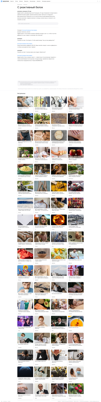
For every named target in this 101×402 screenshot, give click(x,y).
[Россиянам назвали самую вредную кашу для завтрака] (76, 189)
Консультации (19, 4)
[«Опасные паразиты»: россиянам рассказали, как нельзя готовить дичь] (76, 290)
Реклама (9, 401)
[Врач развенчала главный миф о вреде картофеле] (59, 206)
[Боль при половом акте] (59, 290)
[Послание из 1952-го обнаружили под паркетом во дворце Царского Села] (59, 121)
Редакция (59, 401)
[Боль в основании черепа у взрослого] (25, 357)
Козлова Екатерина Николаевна (29, 30)
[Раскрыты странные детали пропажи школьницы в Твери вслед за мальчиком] (59, 239)
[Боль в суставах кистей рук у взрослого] (25, 391)
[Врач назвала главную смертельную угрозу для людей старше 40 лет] (42, 307)
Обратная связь (76, 401)
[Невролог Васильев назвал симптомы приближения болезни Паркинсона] (25, 189)
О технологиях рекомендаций (84, 401)
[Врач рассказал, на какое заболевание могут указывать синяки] (42, 189)
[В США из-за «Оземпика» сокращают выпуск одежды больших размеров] (25, 307)
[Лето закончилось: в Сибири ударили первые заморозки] (59, 374)
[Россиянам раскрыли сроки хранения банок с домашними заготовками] (76, 206)
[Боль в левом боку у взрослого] (76, 256)
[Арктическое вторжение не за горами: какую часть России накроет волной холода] (25, 206)
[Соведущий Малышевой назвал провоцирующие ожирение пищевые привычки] (59, 138)
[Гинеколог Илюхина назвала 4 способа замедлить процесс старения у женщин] (42, 172)
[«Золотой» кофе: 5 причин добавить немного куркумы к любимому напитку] (59, 189)
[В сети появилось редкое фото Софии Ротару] (25, 324)
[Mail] (1, 1)
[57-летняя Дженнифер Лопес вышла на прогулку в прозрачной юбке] (76, 341)
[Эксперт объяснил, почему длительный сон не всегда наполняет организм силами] (42, 341)
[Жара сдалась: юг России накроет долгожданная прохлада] (59, 391)
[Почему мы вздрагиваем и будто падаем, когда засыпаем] (42, 374)
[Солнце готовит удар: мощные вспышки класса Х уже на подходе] (59, 222)
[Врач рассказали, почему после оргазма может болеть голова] (42, 138)
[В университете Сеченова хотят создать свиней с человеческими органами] (25, 239)
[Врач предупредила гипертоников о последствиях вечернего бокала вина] (59, 307)
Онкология (25, 4)
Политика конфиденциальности (94, 401)
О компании (5, 401)
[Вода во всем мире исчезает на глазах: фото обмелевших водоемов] (42, 290)
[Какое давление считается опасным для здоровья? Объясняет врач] (59, 104)
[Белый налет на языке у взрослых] (42, 324)
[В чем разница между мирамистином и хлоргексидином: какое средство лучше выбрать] (76, 374)
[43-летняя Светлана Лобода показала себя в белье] (42, 222)
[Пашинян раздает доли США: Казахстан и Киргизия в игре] (59, 273)
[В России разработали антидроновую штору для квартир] (25, 222)
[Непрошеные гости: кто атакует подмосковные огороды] (42, 239)
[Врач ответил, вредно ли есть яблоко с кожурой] (76, 155)
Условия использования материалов (67, 401)
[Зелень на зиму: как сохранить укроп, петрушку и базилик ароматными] (76, 172)
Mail (1, 401)
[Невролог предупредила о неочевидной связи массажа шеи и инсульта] (76, 307)
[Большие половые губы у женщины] (25, 104)
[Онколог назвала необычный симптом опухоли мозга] (76, 357)
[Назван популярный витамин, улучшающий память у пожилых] (42, 121)
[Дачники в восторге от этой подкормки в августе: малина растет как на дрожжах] (76, 391)
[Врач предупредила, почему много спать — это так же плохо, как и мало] (42, 206)
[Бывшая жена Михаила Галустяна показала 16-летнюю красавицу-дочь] (76, 121)
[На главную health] (5, 1)
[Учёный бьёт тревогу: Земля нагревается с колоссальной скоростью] (25, 374)
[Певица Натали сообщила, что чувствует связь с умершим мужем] (76, 273)
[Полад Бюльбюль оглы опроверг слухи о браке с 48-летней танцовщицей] (42, 391)
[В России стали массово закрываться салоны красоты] (42, 155)
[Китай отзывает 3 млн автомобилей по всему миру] (76, 222)
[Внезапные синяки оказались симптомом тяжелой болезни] (76, 138)
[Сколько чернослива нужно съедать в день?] (42, 256)
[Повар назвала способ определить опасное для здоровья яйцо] (59, 155)
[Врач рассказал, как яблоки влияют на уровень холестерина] (25, 121)
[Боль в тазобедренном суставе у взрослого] (25, 138)
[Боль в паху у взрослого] (25, 341)
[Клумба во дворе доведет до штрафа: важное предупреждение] (25, 155)
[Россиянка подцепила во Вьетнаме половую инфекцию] (42, 104)
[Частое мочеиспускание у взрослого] (59, 357)
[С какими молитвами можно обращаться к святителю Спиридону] (25, 273)
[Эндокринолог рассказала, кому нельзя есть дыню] (59, 256)
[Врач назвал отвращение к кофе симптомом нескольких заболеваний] (25, 290)
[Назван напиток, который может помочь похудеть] (59, 341)
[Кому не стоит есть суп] (76, 324)
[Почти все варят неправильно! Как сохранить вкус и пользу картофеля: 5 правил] (25, 172)
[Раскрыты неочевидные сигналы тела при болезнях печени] (76, 104)
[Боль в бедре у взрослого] (42, 357)
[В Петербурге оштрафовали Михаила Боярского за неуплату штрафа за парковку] (59, 324)
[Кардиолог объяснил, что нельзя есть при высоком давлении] (59, 172)
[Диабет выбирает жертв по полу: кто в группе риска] (76, 239)
